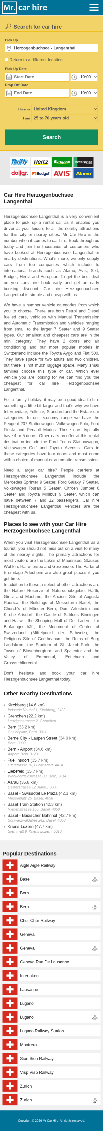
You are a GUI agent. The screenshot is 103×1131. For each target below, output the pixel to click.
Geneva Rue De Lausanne (44, 962)
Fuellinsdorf (18, 760)
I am (26, 118)
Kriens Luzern (21, 826)
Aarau (13, 782)
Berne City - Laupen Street (32, 738)
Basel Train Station (25, 804)
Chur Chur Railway (37, 920)
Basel (25, 879)
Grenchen (17, 716)
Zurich (26, 1086)
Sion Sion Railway (37, 1058)
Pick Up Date (16, 69)
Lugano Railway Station (42, 1031)
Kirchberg (17, 705)
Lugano (27, 1003)
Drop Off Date (16, 85)
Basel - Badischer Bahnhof (32, 815)
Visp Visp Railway (37, 1072)
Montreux (29, 1044)
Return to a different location (36, 59)
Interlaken (29, 975)
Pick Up (11, 40)
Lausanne (29, 989)
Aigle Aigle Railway (38, 865)
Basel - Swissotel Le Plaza (33, 793)
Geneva (27, 934)
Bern (12, 727)
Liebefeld (16, 771)
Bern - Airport (20, 749)
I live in (24, 109)
